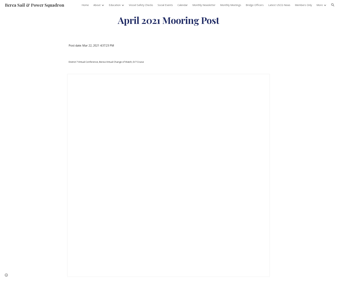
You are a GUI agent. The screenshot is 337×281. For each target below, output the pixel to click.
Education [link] (115, 5)
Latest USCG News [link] (279, 5)
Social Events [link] (165, 5)
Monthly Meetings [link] (230, 5)
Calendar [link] (182, 5)
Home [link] (85, 5)
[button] (333, 5)
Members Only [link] (303, 5)
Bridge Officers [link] (255, 5)
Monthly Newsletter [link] (204, 5)
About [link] (97, 5)
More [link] (319, 5)
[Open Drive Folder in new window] (263, 78)
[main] (168, 20)
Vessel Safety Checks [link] (141, 5)
